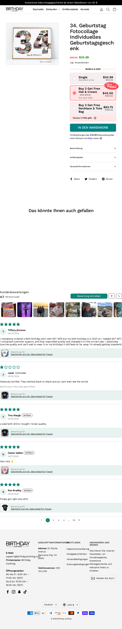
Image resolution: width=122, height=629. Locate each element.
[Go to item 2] (24, 309)
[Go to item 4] (56, 309)
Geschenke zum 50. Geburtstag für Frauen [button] (32, 354)
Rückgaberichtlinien (76, 554)
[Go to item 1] (8, 309)
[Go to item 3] (40, 309)
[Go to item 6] (89, 309)
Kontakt (84, 9)
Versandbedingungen (76, 559)
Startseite (38, 9)
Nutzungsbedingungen (76, 564)
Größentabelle (70, 9)
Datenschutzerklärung (76, 549)
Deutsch (48, 604)
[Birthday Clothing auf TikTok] (25, 592)
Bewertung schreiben (89, 296)
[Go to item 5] (72, 309)
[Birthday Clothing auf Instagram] (13, 592)
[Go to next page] (80, 520)
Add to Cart (18, 260)
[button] (93, 78)
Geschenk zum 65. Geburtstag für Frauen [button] (31, 509)
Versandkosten (82, 62)
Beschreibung (76, 148)
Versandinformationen (80, 166)
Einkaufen (52, 9)
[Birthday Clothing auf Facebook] (8, 592)
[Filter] (112, 296)
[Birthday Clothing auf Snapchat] (19, 592)
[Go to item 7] (105, 309)
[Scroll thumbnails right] (118, 309)
